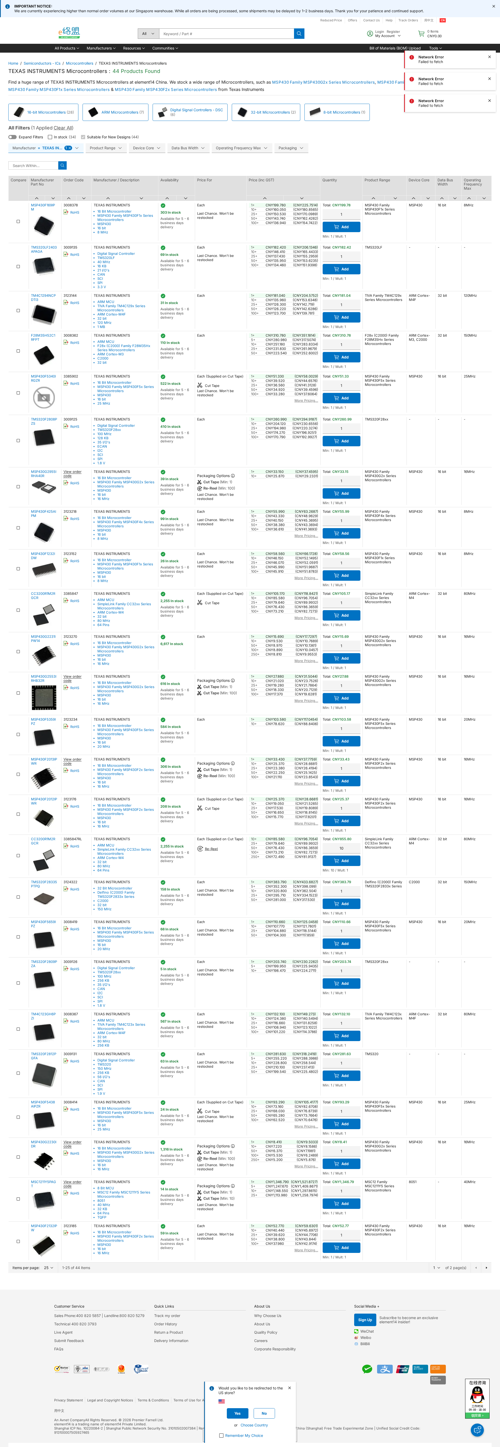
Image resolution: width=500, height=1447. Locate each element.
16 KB (102, 266)
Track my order (167, 1315)
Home (13, 63)
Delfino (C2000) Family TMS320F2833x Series (116, 894)
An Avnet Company (69, 1420)
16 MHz (103, 499)
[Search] (299, 33)
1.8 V (101, 463)
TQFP (101, 1217)
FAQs (58, 1349)
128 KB (103, 438)
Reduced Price (331, 20)
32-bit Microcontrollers (270, 112)
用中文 (429, 20)
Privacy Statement (68, 1400)
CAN (101, 274)
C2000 (102, 358)
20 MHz (103, 746)
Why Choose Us (267, 1315)
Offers (352, 20)
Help (389, 20)
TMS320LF (106, 258)
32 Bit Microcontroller (114, 888)
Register (393, 31)
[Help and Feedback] (477, 1430)
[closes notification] (494, 6)
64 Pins (103, 625)
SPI (99, 283)
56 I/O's (103, 1077)
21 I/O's (103, 270)
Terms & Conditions (153, 1400)
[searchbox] (226, 33)
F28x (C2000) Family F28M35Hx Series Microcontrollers (123, 348)
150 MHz (104, 909)
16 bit (101, 228)
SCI (100, 278)
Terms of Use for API (190, 1400)
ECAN (102, 446)
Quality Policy (265, 1332)
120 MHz (104, 322)
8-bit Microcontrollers (341, 112)
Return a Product (168, 1332)
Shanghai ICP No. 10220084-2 (78, 1428)
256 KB (103, 980)
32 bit (102, 318)
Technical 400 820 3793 (75, 1324)
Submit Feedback (69, 1340)
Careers (260, 1340)
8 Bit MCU (105, 1188)
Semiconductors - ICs (42, 63)
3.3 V (101, 287)
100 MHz (104, 434)
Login (379, 31)
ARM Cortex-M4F (111, 314)
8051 (101, 1200)
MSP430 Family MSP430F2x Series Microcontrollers (166, 89)
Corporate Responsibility (275, 1349)
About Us (262, 1324)
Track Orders (408, 20)
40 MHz (103, 262)
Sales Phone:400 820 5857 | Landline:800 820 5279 (99, 1315)
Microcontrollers (79, 63)
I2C (100, 450)
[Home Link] (69, 34)
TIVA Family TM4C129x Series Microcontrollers (121, 308)
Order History (165, 1324)
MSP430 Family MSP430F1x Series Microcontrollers (59, 89)
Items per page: (26, 1267)
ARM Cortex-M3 (110, 354)
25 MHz (103, 403)
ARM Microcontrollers (120, 112)
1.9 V (101, 1093)
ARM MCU (105, 302)
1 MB (101, 327)
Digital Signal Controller (116, 253)
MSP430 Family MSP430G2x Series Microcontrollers (323, 82)
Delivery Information (171, 1340)
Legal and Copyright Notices (110, 1400)
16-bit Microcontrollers (46, 112)
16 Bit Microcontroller (114, 211)
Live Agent (63, 1332)
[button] (67, 48)
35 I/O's (103, 442)
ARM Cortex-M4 (110, 612)
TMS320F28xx (109, 430)
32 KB (102, 1209)
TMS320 (104, 1064)
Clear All (63, 128)
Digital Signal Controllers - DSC (196, 110)
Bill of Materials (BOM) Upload (395, 48)
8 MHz (102, 232)
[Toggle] (12, 137)
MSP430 (104, 224)
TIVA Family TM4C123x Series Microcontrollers (121, 1026)
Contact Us (371, 20)
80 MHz (103, 621)
